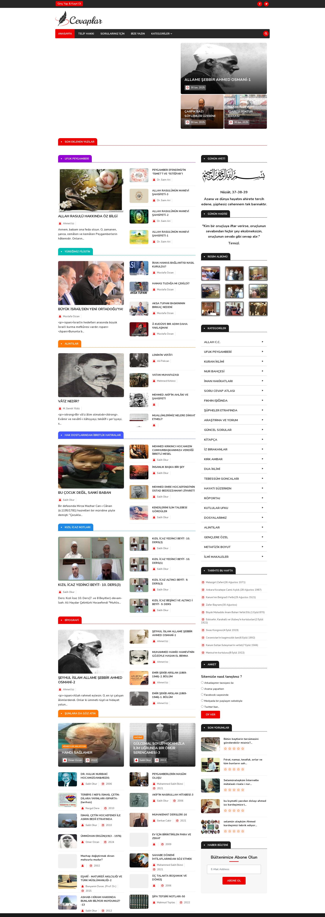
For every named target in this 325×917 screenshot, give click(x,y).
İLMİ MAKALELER (216, 557)
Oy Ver (210, 714)
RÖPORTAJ (212, 498)
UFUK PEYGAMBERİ (218, 352)
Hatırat (138, 737)
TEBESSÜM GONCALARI (221, 479)
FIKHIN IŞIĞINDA (216, 401)
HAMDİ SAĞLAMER (77, 752)
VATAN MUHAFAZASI (165, 375)
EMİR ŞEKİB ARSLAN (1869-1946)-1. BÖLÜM (169, 695)
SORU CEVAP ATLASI (219, 391)
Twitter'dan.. (211, 707)
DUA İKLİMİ (212, 469)
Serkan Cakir (164, 820)
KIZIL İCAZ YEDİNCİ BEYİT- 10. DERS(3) (89, 585)
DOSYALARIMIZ (215, 518)
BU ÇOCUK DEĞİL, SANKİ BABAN (84, 492)
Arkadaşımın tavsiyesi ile (219, 683)
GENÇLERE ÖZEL (216, 537)
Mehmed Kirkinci (166, 381)
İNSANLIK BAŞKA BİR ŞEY (168, 467)
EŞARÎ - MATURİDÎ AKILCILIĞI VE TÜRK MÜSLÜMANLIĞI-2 (101, 878)
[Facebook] (259, 4)
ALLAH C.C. (212, 342)
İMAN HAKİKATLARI (218, 381)
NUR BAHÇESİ (214, 371)
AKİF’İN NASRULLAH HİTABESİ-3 (172, 795)
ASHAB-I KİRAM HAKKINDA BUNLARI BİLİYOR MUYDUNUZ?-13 (100, 900)
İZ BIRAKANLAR (215, 449)
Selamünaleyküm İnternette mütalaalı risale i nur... (241, 782)
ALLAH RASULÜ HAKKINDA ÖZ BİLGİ (88, 216)
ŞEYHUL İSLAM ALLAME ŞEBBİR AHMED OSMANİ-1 (172, 633)
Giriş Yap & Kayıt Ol (69, 3)
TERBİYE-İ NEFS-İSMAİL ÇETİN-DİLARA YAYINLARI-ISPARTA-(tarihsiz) (100, 798)
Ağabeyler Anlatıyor (74, 746)
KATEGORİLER (160, 33)
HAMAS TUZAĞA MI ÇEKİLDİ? (171, 283)
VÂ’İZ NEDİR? (68, 401)
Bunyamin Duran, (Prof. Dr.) (100, 886)
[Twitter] (266, 4)
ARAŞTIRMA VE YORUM (221, 420)
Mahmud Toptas (166, 902)
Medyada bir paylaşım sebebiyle (223, 701)
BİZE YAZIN (138, 33)
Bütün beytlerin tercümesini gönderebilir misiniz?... (241, 741)
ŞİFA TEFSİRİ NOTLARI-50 (168, 896)
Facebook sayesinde (216, 695)
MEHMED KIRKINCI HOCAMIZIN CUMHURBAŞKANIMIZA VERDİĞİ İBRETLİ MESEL (173, 450)
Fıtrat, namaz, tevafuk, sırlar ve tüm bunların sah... (243, 761)
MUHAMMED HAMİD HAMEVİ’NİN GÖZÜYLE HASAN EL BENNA (173, 654)
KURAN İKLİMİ (214, 362)
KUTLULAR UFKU (216, 508)
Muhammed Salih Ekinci (170, 784)
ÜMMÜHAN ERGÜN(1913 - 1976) (101, 836)
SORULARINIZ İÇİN (112, 33)
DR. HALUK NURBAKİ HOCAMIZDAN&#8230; (95, 776)
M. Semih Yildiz (71, 408)
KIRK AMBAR (213, 459)
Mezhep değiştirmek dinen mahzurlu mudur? (97, 857)
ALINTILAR (212, 528)
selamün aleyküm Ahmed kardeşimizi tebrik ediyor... (240, 823)
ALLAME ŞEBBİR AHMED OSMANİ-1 (218, 79)
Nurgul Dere (92, 808)
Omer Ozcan (75, 760)
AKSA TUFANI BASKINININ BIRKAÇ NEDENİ (168, 305)
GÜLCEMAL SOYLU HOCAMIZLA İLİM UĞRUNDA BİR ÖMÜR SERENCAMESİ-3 (159, 748)
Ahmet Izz (68, 223)
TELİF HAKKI (86, 33)
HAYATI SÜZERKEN (217, 488)
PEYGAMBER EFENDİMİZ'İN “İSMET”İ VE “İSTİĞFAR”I (169, 171)
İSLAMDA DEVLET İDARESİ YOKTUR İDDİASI (241, 111)
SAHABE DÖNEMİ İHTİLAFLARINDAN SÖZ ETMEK (172, 857)
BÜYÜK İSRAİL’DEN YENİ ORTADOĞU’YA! (90, 309)
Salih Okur (68, 500)
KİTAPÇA (210, 440)
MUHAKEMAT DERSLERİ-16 (169, 814)
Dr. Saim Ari (163, 179)
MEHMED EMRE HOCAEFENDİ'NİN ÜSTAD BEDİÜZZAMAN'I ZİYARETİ (173, 488)
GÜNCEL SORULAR (218, 430)
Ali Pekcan (163, 361)
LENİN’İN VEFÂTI (162, 355)
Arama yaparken (214, 689)
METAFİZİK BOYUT (217, 547)
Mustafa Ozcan (71, 316)
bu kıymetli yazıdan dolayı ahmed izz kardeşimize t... (245, 802)
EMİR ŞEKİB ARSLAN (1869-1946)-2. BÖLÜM (169, 674)
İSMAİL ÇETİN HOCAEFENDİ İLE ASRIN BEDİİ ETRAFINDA (101, 817)
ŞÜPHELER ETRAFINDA (220, 410)
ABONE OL (234, 880)
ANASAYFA (65, 33)
